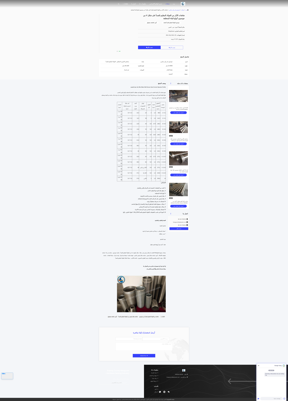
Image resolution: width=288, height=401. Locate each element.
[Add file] (284, 398)
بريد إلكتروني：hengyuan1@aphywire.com (177, 377)
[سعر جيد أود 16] (178, 158)
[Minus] (258, 366)
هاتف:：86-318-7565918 (181, 374)
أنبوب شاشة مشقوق (112, 316)
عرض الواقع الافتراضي (155, 4)
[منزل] (183, 3)
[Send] (258, 398)
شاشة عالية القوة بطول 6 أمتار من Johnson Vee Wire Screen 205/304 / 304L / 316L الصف (179, 203)
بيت (174, 4)
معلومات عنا (142, 4)
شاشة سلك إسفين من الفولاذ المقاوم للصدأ (128, 316)
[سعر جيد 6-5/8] (178, 96)
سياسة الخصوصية (170, 399)
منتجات (167, 4)
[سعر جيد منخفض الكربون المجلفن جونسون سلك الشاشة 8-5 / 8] (178, 127)
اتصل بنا (133, 4)
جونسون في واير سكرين (174, 10)
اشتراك (124, 382)
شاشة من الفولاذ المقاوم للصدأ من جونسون (149, 316)
